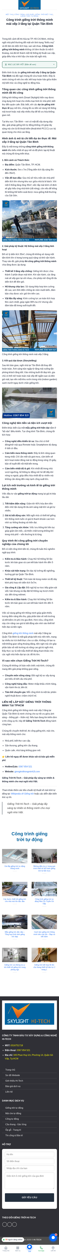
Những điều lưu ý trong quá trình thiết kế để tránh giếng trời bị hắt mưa (44, 868)
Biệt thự (9, 14)
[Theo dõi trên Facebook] (4, 1224)
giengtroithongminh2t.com (27, 771)
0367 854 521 (25, 766)
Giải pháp (30, 14)
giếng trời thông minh (23, 633)
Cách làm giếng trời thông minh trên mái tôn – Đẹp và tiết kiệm (44, 934)
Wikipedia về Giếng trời (22, 794)
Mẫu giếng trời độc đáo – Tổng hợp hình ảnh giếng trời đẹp (15, 934)
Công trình (19, 14)
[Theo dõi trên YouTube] (14, 1224)
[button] (3, 4)
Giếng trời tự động (29, 16)
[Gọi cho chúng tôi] (9, 1224)
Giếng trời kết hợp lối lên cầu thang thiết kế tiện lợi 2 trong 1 (44, 967)
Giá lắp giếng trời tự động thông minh (15, 867)
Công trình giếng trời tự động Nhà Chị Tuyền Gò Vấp (44, 901)
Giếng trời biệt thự (44, 14)
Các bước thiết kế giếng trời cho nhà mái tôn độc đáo (14, 900)
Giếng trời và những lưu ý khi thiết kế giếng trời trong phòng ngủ (15, 967)
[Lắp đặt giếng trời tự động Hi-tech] (29, 5)
